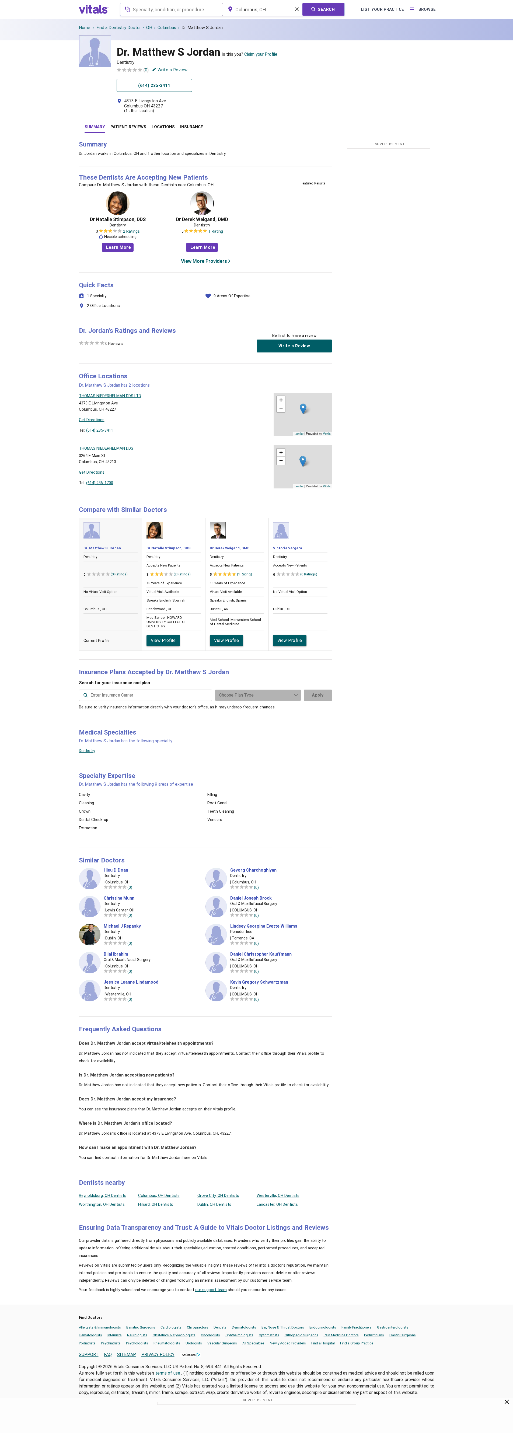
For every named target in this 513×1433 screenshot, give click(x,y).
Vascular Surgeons (222, 1343)
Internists (114, 1335)
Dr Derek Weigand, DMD (202, 219)
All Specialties (253, 1343)
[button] (303, 408)
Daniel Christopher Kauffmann (261, 954)
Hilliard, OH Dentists (155, 1204)
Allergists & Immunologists (100, 1327)
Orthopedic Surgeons (301, 1335)
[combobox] (171, 9)
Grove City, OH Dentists (218, 1195)
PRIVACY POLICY (158, 1354)
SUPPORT (89, 1354)
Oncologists (210, 1335)
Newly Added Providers (288, 1343)
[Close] (506, 1403)
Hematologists (90, 1335)
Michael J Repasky (122, 926)
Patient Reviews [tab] (128, 126)
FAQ (108, 1354)
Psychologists (137, 1343)
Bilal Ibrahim (116, 954)
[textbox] (171, 9)
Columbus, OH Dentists (159, 1195)
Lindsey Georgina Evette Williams (263, 926)
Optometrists (269, 1335)
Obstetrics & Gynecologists (174, 1335)
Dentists (220, 1327)
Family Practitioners (356, 1327)
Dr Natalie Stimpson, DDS (118, 219)
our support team (211, 1289)
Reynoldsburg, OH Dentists (102, 1195)
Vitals (327, 433)
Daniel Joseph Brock (251, 898)
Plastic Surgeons (402, 1335)
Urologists (194, 1343)
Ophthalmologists (239, 1335)
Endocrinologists (322, 1327)
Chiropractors (197, 1327)
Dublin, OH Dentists (214, 1204)
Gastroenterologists (392, 1327)
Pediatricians (374, 1335)
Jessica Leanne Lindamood (131, 982)
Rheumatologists (166, 1343)
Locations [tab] (163, 126)
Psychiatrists (111, 1343)
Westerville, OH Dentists (278, 1195)
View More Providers (204, 261)
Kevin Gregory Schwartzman (259, 982)
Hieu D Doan (116, 870)
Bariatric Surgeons (140, 1327)
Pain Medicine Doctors (341, 1335)
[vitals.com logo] (94, 9)
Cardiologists (171, 1327)
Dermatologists (244, 1327)
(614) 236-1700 (99, 482)
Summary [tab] (95, 126)
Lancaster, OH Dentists (277, 1204)
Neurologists (137, 1335)
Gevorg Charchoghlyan (253, 870)
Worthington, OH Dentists (102, 1204)
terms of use (168, 1373)
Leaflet (299, 433)
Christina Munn (119, 898)
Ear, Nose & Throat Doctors (282, 1327)
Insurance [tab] (191, 126)
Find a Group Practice (356, 1343)
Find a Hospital (323, 1343)
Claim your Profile (260, 54)
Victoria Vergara (287, 548)
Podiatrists (87, 1343)
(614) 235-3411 (99, 430)
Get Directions (91, 419)
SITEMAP (126, 1354)
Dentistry (87, 750)
